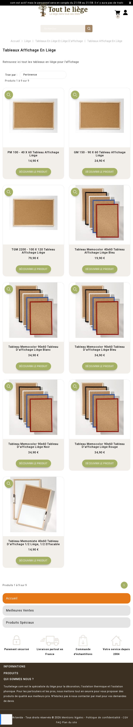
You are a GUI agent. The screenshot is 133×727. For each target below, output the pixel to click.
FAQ (58, 722)
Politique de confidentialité (103, 717)
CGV (125, 717)
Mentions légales (72, 717)
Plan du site (69, 722)
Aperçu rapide (9, 95)
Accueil (11, 598)
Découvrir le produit (33, 171)
